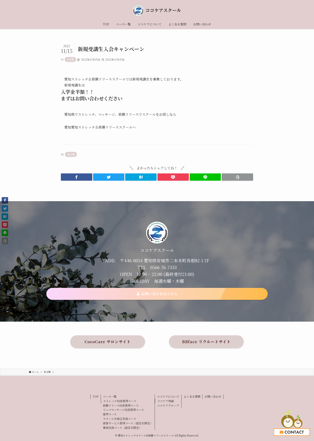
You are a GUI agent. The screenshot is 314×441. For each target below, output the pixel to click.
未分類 (70, 59)
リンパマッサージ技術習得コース (123, 410)
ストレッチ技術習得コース (119, 401)
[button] (76, 177)
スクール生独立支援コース (119, 419)
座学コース (110, 414)
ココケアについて (168, 396)
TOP (95, 396)
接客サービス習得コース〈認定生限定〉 (128, 423)
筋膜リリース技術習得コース (121, 405)
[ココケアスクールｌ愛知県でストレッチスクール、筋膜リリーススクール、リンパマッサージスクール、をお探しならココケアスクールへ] (157, 10)
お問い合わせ (213, 396)
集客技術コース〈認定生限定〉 (122, 428)
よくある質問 (192, 396)
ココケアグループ (168, 405)
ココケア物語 (165, 401)
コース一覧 (110, 396)
